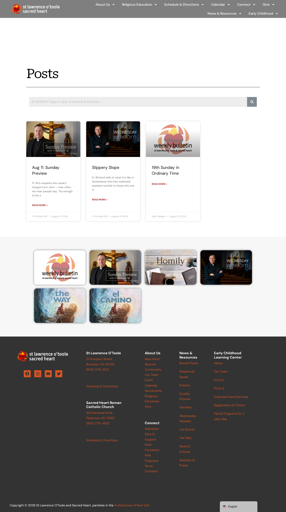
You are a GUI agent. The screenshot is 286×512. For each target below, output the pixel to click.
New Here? (152, 359)
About (218, 363)
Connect (244, 4)
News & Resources (222, 13)
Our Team (152, 375)
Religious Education (137, 4)
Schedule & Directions (181, 4)
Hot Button (187, 429)
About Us (103, 4)
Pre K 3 (219, 380)
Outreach (151, 471)
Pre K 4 (219, 388)
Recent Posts (188, 363)
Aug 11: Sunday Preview (45, 170)
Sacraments (153, 391)
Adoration (152, 429)
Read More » (39, 205)
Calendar (218, 4)
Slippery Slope (105, 167)
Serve (149, 466)
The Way (185, 438)
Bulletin (184, 385)
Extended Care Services (231, 397)
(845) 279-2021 (97, 369)
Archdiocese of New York (132, 505)
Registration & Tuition (229, 405)
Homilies (185, 407)
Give (266, 4)
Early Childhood (261, 13)
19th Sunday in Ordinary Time (165, 170)
